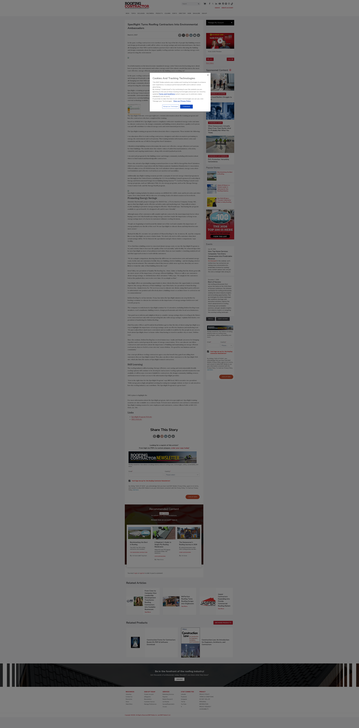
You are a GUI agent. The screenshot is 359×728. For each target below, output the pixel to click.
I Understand (186, 106)
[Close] (208, 75)
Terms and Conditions (167, 94)
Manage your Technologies (170, 106)
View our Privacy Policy (182, 101)
